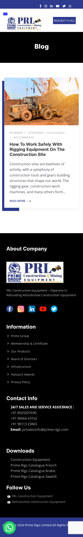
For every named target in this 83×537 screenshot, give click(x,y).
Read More (18, 201)
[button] (9, 527)
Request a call (64, 20)
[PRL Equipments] (24, 23)
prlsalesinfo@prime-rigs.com (45, 429)
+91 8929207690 (23, 412)
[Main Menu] (5, 14)
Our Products (20, 351)
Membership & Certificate (29, 343)
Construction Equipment (30, 459)
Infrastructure (21, 367)
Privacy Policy (20, 382)
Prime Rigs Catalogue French (34, 465)
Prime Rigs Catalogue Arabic (33, 470)
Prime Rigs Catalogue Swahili (34, 476)
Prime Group (20, 336)
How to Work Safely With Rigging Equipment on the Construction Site (37, 149)
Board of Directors (24, 359)
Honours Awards (23, 374)
